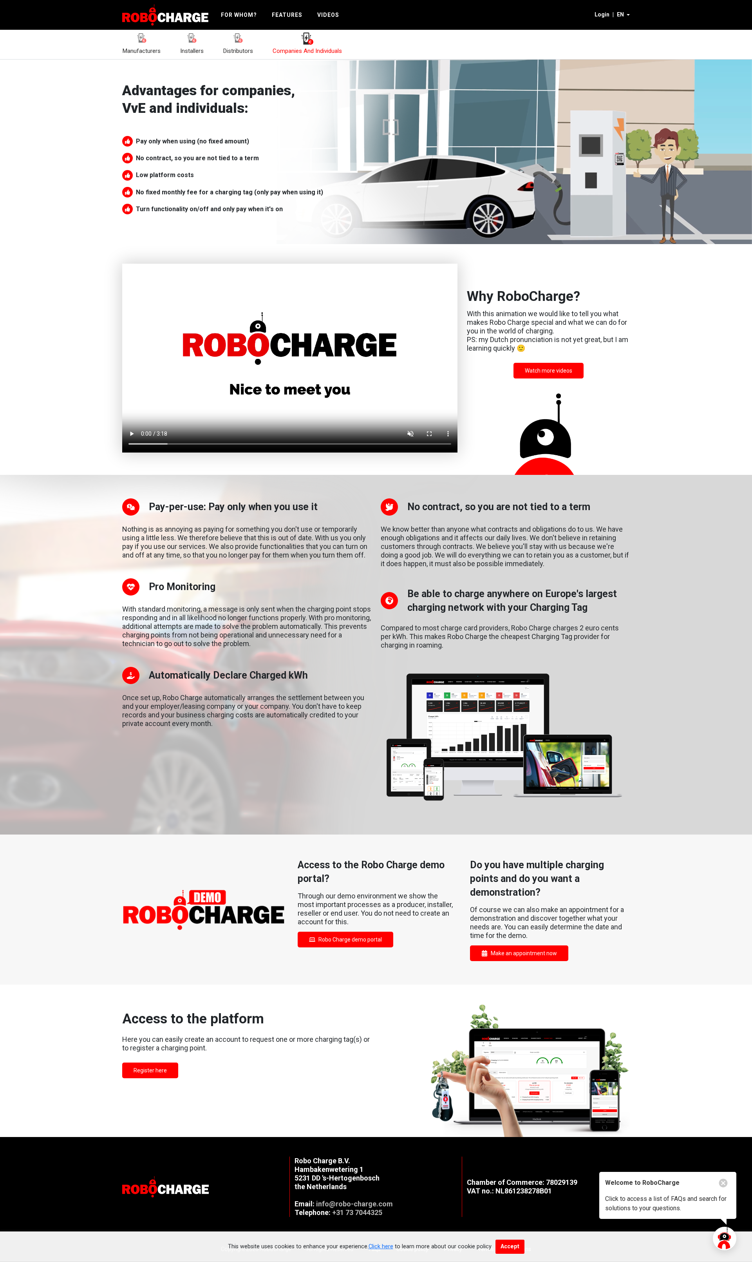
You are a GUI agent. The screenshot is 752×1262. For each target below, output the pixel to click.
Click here (381, 1246)
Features (287, 15)
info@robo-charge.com (354, 1204)
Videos (328, 15)
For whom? (239, 15)
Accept (510, 1246)
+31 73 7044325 (357, 1212)
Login (602, 14)
